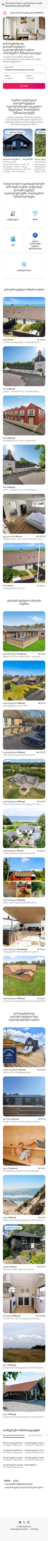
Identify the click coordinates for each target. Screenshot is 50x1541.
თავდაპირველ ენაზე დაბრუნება (17, 6)
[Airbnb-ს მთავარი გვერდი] (5, 13)
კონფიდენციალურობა (19, 1529)
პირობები (34, 1529)
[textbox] (13, 78)
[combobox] (24, 69)
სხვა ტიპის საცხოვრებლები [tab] (14, 1435)
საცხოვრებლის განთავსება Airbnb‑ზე (27, 12)
